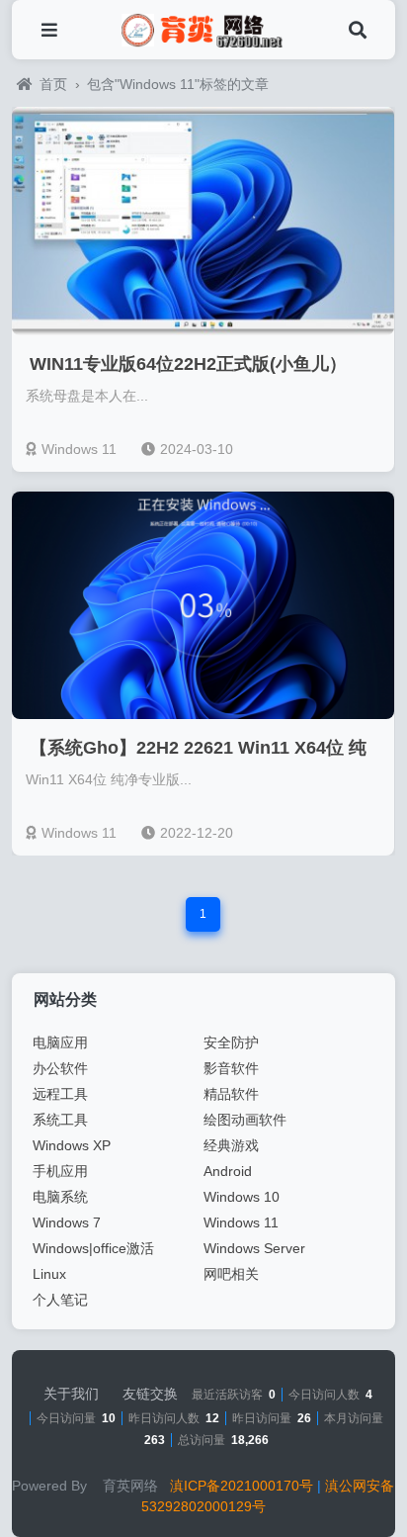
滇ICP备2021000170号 (241, 1485)
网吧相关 (231, 1274)
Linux (49, 1274)
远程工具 (60, 1094)
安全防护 (231, 1042)
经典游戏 (231, 1145)
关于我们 (71, 1393)
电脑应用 (60, 1042)
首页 (53, 84)
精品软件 (231, 1094)
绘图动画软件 (245, 1120)
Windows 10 (242, 1197)
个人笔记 (60, 1300)
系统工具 (60, 1120)
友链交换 (150, 1393)
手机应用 (60, 1171)
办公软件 (60, 1068)
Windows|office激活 (93, 1248)
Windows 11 (79, 449)
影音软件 (231, 1068)
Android (228, 1171)
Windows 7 (67, 1222)
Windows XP (72, 1145)
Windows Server (254, 1248)
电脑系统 (60, 1197)
